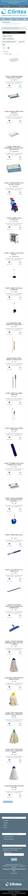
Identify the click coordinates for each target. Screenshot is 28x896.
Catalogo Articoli (6, 22)
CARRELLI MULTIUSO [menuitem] (7, 36)
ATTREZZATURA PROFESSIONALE (12, 24)
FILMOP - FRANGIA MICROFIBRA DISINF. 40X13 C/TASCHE (14, 77)
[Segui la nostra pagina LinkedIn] (9, 6)
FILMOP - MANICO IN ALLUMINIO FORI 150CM (14, 429)
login (20, 83)
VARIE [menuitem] (3, 44)
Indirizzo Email (8, 852)
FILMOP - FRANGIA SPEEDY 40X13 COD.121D (14, 112)
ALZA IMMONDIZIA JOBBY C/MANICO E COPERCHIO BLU (14, 323)
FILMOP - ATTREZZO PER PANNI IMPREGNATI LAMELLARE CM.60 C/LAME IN (14, 643)
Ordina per (5, 51)
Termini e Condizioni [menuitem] (8, 839)
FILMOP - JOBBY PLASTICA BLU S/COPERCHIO (14, 288)
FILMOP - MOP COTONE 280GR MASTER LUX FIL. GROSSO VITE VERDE (14, 751)
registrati (12, 83)
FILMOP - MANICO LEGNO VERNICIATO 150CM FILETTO (14, 358)
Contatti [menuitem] (5, 822)
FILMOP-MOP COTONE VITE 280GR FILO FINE (14, 786)
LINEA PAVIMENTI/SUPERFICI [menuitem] (9, 41)
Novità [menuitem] (5, 827)
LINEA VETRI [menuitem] (21, 41)
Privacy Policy (14, 873)
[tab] (4, 48)
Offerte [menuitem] (5, 825)
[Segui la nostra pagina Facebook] (4, 6)
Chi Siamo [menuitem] (6, 820)
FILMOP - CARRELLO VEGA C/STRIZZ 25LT (14, 218)
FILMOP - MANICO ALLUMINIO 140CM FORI (14, 393)
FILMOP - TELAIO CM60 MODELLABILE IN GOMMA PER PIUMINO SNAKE (14, 606)
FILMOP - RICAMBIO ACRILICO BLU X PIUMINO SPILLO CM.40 (14, 464)
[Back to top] (24, 892)
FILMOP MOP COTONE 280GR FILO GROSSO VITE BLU (14, 678)
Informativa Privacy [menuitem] (8, 836)
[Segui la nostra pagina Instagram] (6, 6)
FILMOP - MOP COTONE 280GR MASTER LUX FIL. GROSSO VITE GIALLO (14, 714)
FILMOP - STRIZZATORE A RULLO (14, 535)
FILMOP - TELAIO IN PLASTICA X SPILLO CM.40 (14, 570)
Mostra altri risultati (8, 801)
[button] (14, 859)
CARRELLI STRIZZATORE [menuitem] (8, 39)
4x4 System (11, 893)
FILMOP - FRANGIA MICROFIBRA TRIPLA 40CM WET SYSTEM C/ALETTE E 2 (14, 500)
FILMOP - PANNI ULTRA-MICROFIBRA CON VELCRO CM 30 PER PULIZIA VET (14, 148)
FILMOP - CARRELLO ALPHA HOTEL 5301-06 (14, 253)
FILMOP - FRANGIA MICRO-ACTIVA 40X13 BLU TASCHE (13, 183)
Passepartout (17, 891)
